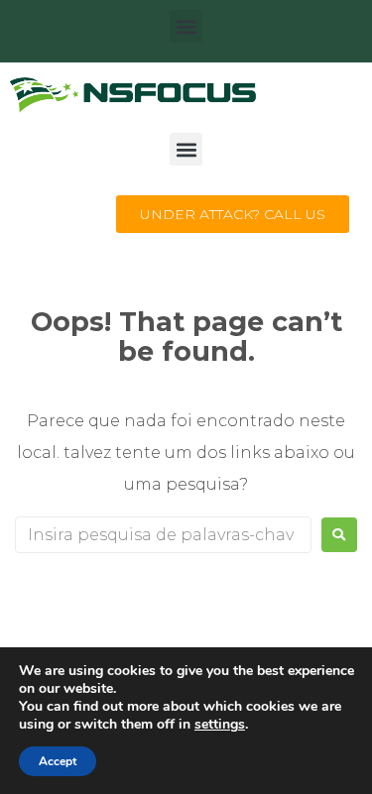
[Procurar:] (163, 534)
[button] (186, 26)
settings (219, 725)
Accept (57, 761)
